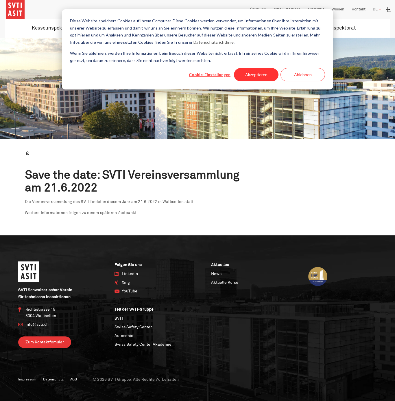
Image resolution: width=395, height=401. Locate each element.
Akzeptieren (256, 74)
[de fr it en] (379, 9)
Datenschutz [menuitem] (53, 379)
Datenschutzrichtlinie (213, 42)
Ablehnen (303, 74)
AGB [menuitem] (73, 379)
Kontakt (359, 9)
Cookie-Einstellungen (209, 74)
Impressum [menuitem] (27, 379)
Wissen (338, 9)
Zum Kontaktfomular (44, 342)
